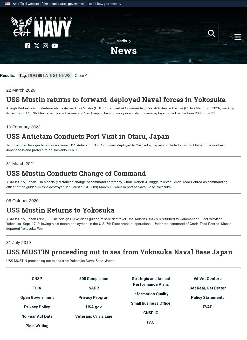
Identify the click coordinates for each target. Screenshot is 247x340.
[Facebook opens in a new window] (27, 46)
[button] (105, 3)
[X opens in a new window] (37, 46)
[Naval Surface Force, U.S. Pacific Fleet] (41, 26)
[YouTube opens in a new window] (54, 46)
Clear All (82, 76)
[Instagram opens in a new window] (45, 46)
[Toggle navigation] (234, 33)
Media (122, 41)
